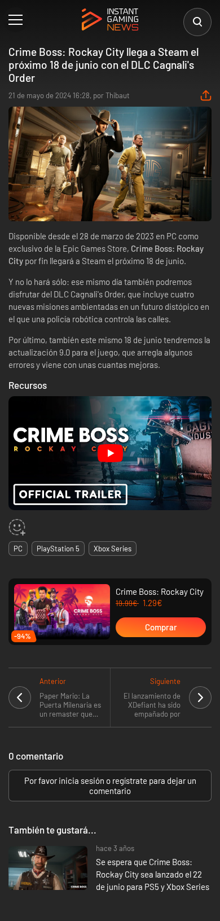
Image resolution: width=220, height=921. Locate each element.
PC (18, 548)
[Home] (110, 20)
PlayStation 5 (58, 548)
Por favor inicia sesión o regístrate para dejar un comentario (110, 785)
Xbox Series (112, 548)
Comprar (161, 627)
